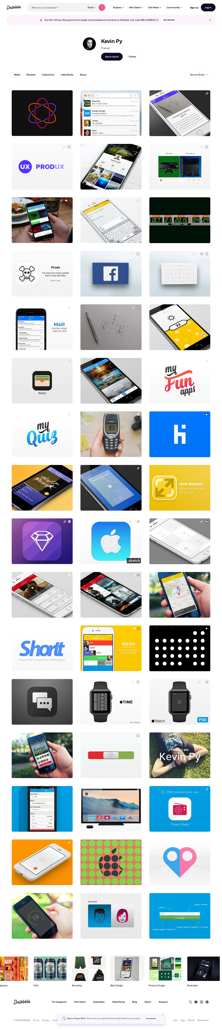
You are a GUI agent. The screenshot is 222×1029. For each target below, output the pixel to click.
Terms (36, 1020)
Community (173, 7)
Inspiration (99, 1001)
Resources (203, 1020)
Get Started (169, 20)
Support (163, 1001)
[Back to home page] (14, 7)
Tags (182, 1020)
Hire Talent (135, 7)
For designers (59, 1001)
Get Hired (153, 7)
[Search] (102, 7)
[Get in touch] (53, 130)
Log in (208, 7)
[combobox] (57, 7)
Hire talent (79, 1001)
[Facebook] (196, 1001)
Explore (117, 7)
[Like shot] (66, 130)
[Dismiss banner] (162, 1015)
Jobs (175, 1020)
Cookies (56, 1020)
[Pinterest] (207, 1001)
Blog (134, 1001)
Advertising (118, 1001)
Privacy (46, 1020)
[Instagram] (201, 1001)
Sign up (194, 7)
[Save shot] (60, 130)
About (147, 1001)
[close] (210, 20)
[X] (190, 1001)
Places (191, 1020)
